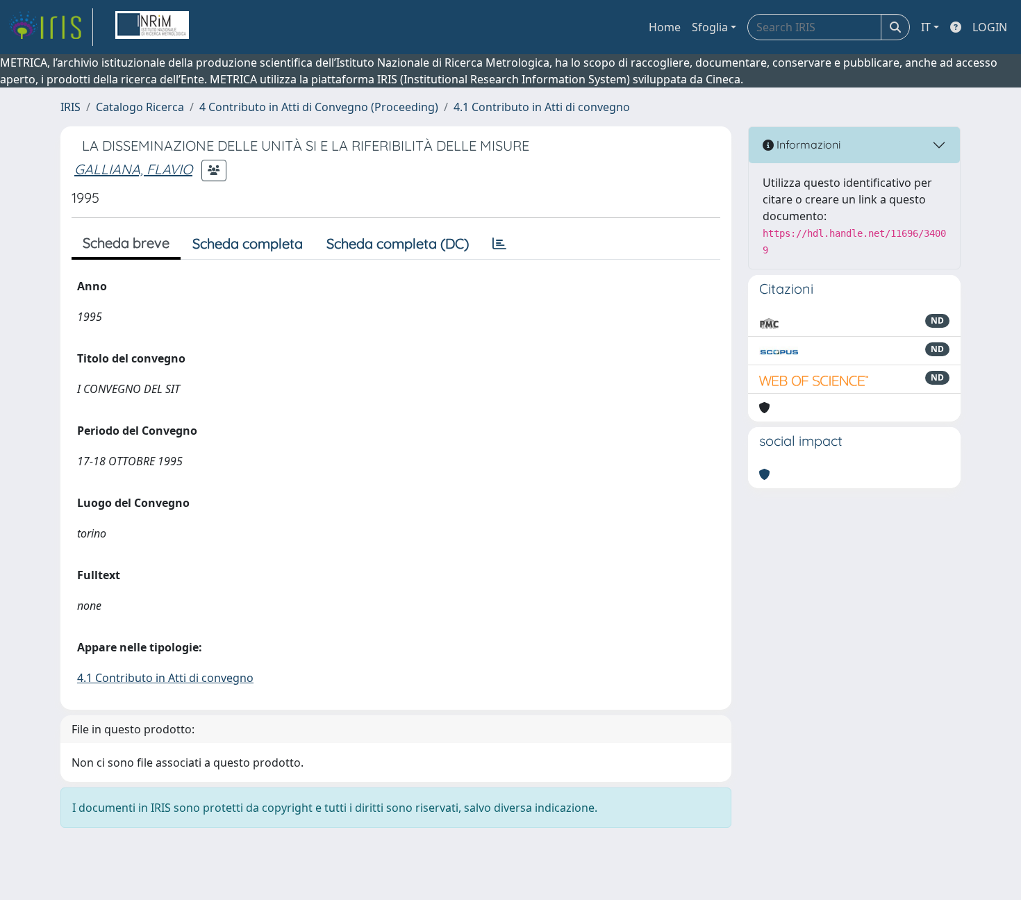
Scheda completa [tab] (247, 243)
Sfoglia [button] (710, 27)
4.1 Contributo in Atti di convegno (542, 107)
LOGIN (989, 27)
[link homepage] (50, 27)
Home (665, 27)
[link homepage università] (152, 27)
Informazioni (807, 144)
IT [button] (926, 27)
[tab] (499, 243)
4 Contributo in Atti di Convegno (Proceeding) (318, 107)
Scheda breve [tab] (126, 242)
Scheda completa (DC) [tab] (397, 243)
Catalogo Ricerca (140, 107)
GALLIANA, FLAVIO (133, 169)
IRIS (70, 107)
